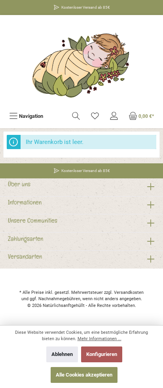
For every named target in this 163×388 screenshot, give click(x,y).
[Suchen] (75, 116)
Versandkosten (129, 292)
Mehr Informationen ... (99, 338)
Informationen (25, 203)
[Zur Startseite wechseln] (81, 62)
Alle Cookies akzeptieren (84, 375)
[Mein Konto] (113, 116)
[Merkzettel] (94, 116)
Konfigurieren (101, 354)
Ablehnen (62, 354)
